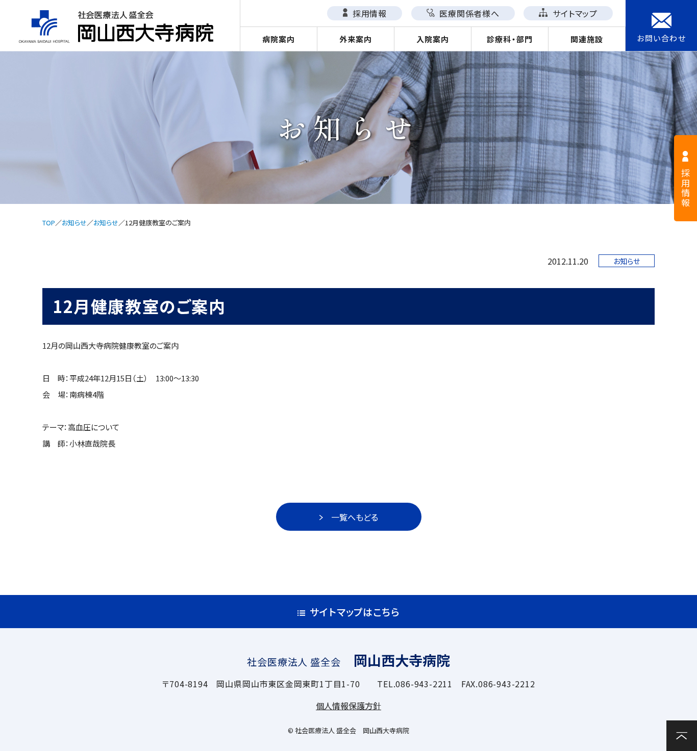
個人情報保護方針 (348, 706)
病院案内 (278, 39)
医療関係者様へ (468, 13)
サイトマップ (574, 13)
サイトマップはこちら (355, 611)
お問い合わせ (661, 38)
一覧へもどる (354, 517)
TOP (48, 222)
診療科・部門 (510, 39)
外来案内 (355, 39)
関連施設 (587, 39)
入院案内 (433, 39)
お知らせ (74, 222)
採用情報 (368, 13)
